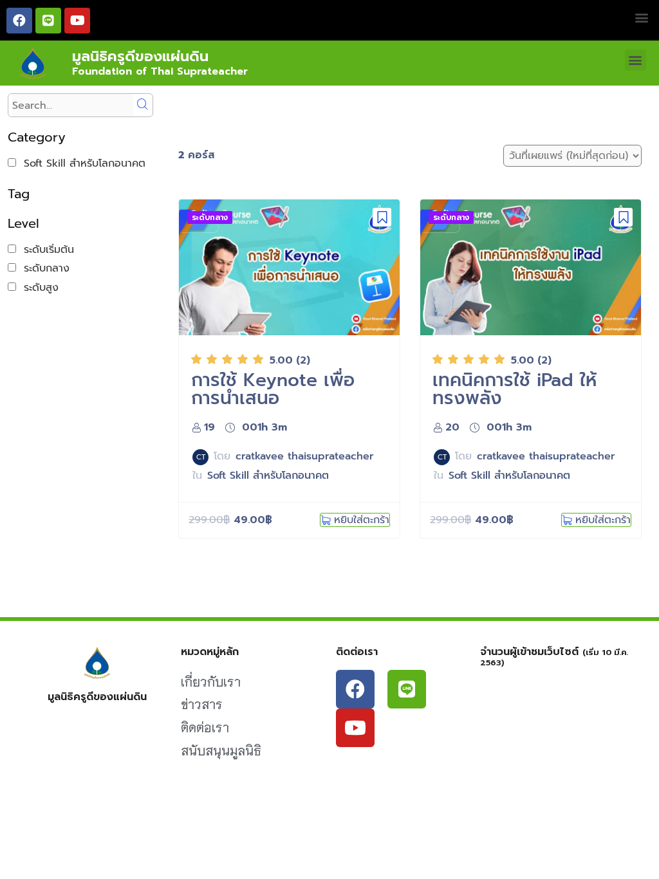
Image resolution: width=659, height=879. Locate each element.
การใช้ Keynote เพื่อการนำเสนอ (273, 389)
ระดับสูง (37, 287)
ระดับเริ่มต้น (45, 249)
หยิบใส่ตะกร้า (361, 520)
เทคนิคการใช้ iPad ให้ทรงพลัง (514, 389)
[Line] (48, 20)
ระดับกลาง (43, 268)
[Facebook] (19, 20)
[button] (642, 17)
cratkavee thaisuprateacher (305, 456)
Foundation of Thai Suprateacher (160, 71)
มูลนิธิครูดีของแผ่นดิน (140, 56)
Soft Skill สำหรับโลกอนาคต (80, 163)
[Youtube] (77, 20)
